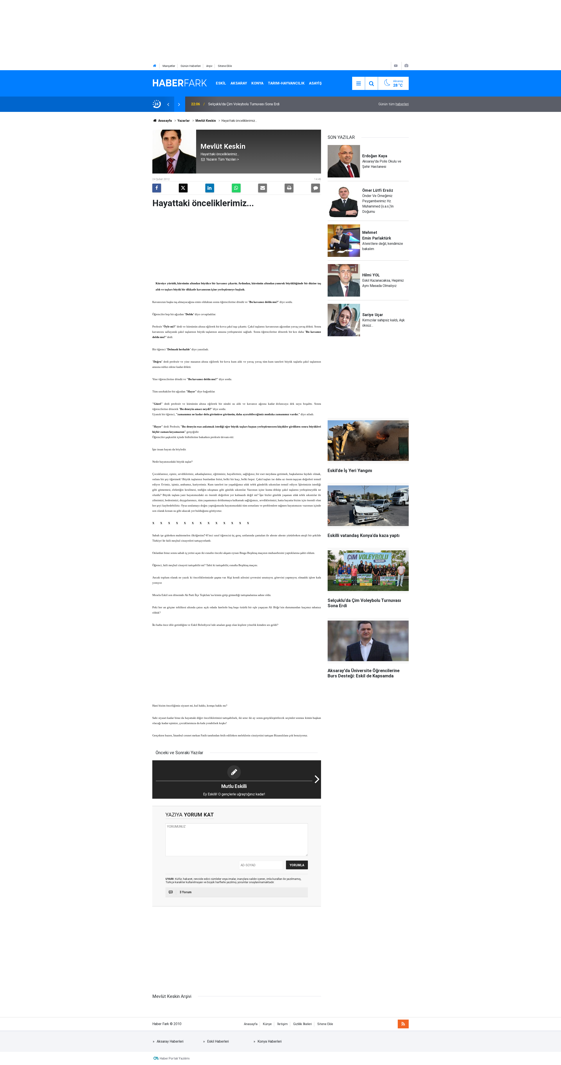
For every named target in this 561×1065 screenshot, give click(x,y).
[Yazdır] (289, 188)
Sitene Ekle (225, 66)
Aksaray (239, 83)
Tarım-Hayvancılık (286, 83)
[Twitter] (183, 188)
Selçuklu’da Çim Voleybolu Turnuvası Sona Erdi (243, 104)
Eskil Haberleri (218, 1041)
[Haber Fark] (179, 83)
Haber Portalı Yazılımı (175, 1058)
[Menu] (358, 83)
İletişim (282, 1024)
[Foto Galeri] (406, 66)
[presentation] (168, 104)
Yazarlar (184, 120)
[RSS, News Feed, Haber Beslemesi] (403, 1024)
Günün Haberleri (191, 66)
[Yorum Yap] (315, 188)
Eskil (221, 83)
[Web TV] (395, 66)
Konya (257, 83)
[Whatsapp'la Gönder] (236, 188)
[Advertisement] (131, 30)
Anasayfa (165, 120)
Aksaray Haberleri (170, 1041)
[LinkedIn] (209, 188)
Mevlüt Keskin (205, 120)
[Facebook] (156, 188)
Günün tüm (393, 104)
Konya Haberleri (269, 1041)
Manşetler (169, 66)
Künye (267, 1024)
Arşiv (209, 66)
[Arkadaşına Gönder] (262, 188)
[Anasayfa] (154, 66)
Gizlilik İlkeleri (302, 1024)
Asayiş (315, 83)
